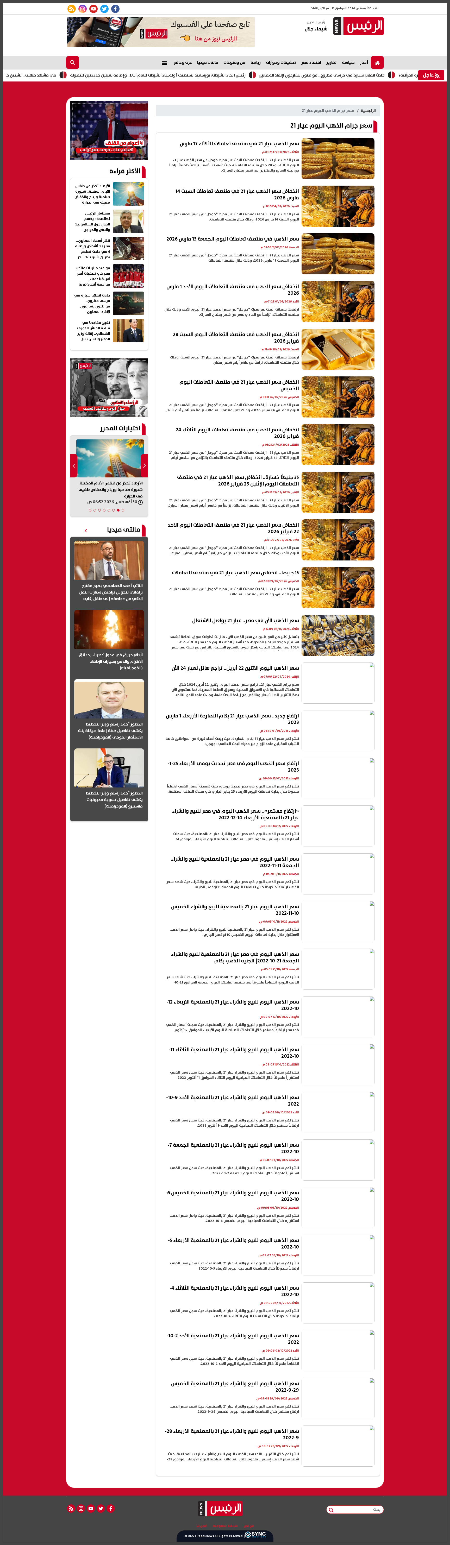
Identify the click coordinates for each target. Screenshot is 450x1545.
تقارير (331, 62)
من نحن (249, 1526)
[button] (123, 510)
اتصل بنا (201, 1526)
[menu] (164, 62)
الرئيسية (368, 110)
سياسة (348, 62)
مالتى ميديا (207, 62)
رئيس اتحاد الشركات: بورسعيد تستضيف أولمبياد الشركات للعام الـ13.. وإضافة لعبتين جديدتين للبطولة (220, 75)
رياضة (256, 62)
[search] (72, 62)
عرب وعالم (183, 62)
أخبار (364, 62)
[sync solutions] (255, 1536)
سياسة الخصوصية (225, 1526)
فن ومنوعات (234, 62)
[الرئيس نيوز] (358, 26)
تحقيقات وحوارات (281, 62)
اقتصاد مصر (311, 62)
